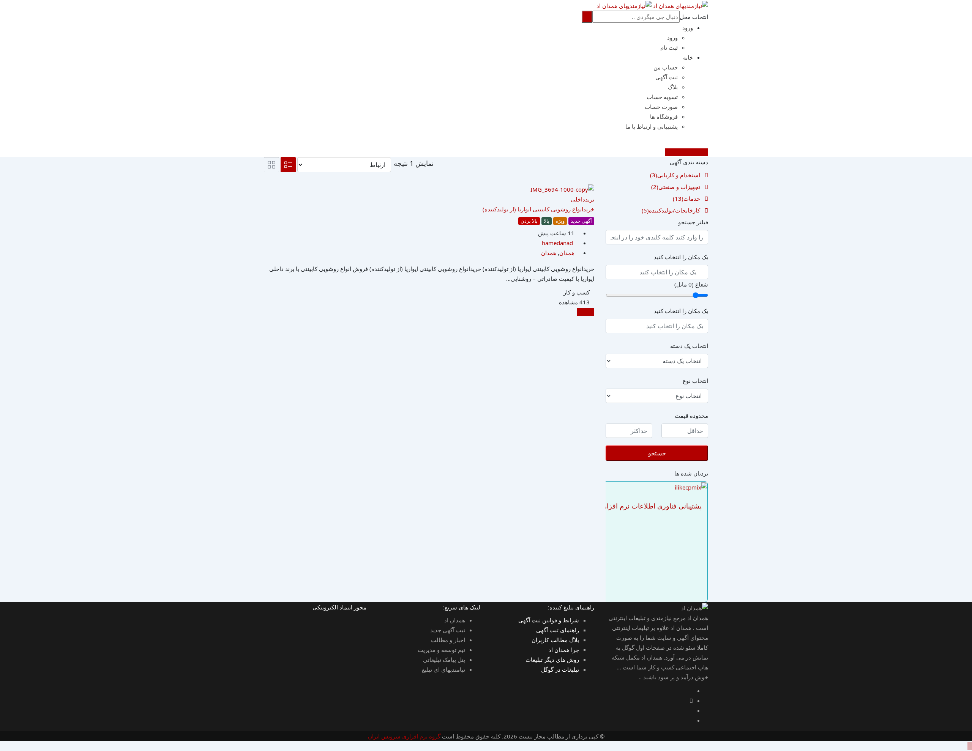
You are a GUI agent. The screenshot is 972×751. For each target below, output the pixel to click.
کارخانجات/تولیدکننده (671, 210)
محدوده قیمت (691, 415)
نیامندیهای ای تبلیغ (443, 669)
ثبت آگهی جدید (447, 630)
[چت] (706, 142)
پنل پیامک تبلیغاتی (444, 659)
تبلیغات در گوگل (560, 669)
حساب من (665, 67)
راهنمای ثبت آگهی (557, 630)
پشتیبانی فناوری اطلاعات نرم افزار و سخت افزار (632, 505)
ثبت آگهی (666, 77)
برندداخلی (582, 199)
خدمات (686, 198)
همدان (566, 253)
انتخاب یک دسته (689, 346)
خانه (688, 57)
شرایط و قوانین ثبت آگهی (548, 620)
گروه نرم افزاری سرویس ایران (404, 736)
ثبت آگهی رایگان (684, 152)
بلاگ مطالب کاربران (555, 640)
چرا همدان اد (564, 649)
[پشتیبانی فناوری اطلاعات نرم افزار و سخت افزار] (691, 486)
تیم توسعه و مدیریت (441, 649)
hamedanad (557, 243)
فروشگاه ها (664, 116)
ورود (687, 27)
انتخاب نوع (695, 380)
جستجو (657, 453)
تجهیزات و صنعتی (675, 187)
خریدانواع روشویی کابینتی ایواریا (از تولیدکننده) (538, 209)
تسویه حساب (662, 97)
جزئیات (585, 312)
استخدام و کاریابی (675, 175)
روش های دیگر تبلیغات (552, 659)
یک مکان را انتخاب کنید (681, 257)
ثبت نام (669, 47)
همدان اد (454, 620)
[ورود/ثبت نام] (699, 142)
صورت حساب (661, 106)
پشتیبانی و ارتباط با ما (651, 126)
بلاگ (673, 87)
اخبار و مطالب (448, 640)
